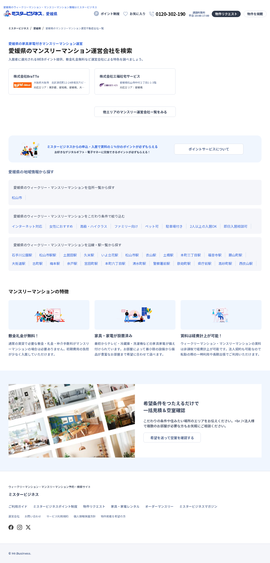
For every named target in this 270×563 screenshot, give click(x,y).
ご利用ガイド (17, 506)
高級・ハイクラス (93, 226)
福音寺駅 (214, 254)
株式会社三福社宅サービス (120, 76)
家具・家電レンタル (125, 506)
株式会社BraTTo (26, 76)
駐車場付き (174, 226)
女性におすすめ (61, 226)
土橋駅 (168, 254)
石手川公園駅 (22, 254)
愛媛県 (37, 28)
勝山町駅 (235, 254)
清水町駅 (139, 263)
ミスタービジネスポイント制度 (55, 506)
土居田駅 (70, 254)
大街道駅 (18, 263)
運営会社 (13, 516)
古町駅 (37, 263)
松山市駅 (132, 254)
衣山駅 (151, 254)
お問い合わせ (33, 516)
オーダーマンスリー (159, 506)
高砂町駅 (225, 263)
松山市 (17, 197)
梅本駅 (55, 263)
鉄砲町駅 (184, 263)
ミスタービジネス (18, 28)
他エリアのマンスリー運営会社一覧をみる (135, 111)
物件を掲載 (255, 14)
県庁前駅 (204, 263)
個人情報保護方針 (85, 516)
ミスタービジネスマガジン (198, 506)
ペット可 (152, 226)
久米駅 (89, 254)
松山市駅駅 (47, 254)
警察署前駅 (161, 263)
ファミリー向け (126, 226)
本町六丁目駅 (115, 263)
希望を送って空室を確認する (172, 437)
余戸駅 (72, 263)
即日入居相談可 (235, 226)
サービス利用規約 (57, 516)
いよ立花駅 (109, 254)
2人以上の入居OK (203, 226)
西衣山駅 (246, 263)
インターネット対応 (27, 226)
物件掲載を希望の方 (113, 516)
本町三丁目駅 (191, 254)
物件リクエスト (226, 14)
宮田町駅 (91, 263)
